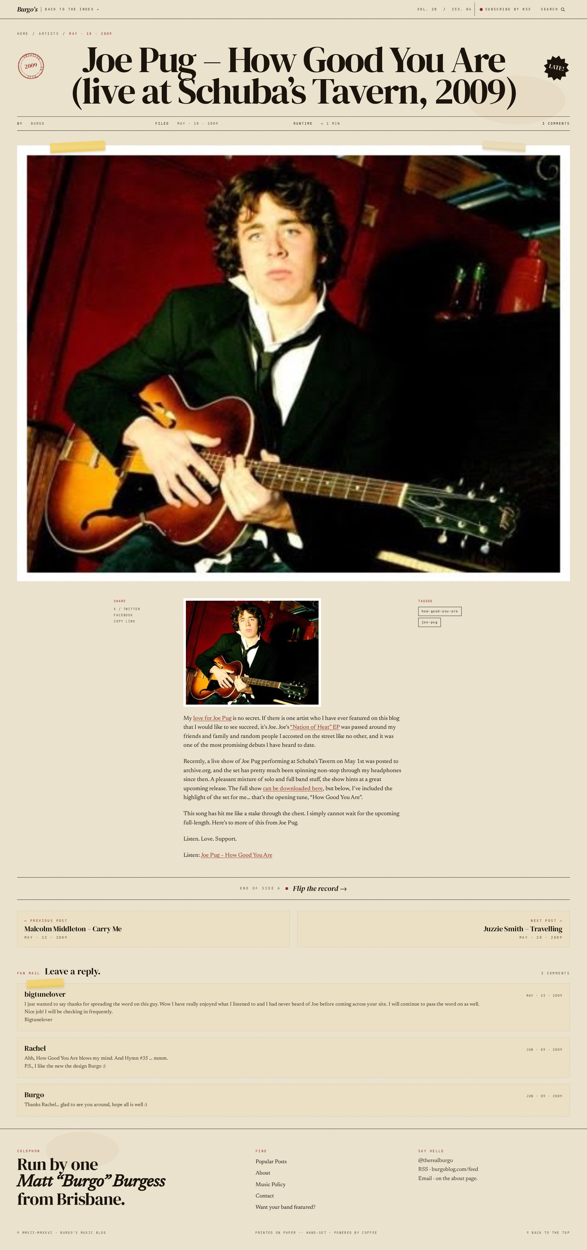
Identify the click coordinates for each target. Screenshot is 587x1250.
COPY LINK (124, 621)
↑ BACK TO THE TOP (548, 1232)
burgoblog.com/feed (455, 1169)
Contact (265, 1196)
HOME (23, 33)
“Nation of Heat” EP (315, 727)
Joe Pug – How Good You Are (236, 855)
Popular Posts (271, 1162)
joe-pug (429, 622)
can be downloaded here (293, 789)
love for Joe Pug (212, 718)
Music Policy (271, 1185)
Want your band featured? (286, 1207)
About (263, 1173)
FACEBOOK (123, 615)
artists (49, 33)
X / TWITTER (127, 609)
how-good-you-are (440, 611)
